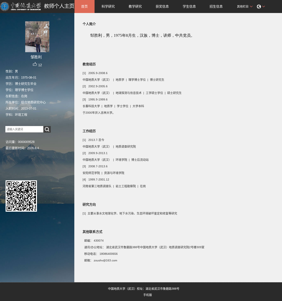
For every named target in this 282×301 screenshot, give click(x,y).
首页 (84, 6)
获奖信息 (162, 6)
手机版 (147, 294)
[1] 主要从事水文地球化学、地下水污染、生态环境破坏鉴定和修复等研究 (130, 213)
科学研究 (108, 6)
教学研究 (135, 6)
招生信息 (216, 6)
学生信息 (189, 6)
